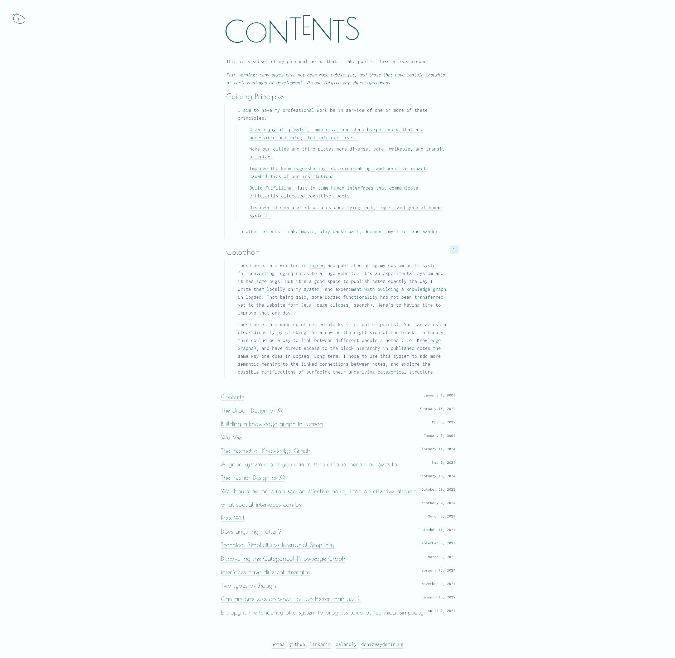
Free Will (233, 517)
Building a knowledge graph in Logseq (272, 423)
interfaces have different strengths (265, 571)
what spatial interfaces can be (261, 504)
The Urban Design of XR (252, 410)
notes (278, 644)
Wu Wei (231, 437)
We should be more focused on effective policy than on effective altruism (319, 491)
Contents (232, 396)
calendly (346, 644)
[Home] (18, 18)
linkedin (320, 644)
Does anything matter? (251, 531)
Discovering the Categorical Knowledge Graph (283, 558)
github (297, 644)
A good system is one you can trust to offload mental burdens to (309, 464)
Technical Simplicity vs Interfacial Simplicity (278, 544)
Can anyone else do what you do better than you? (291, 598)
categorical (392, 372)
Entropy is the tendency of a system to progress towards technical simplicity (322, 612)
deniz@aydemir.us (382, 644)
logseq (317, 265)
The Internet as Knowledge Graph (266, 450)
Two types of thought (249, 585)
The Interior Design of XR (253, 477)
